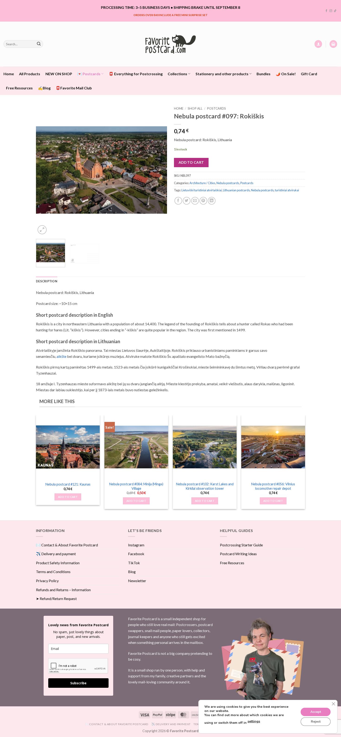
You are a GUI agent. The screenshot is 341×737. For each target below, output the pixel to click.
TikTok (134, 563)
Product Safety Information (58, 563)
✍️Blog (44, 88)
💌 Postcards (88, 74)
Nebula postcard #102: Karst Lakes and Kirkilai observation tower (205, 486)
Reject (316, 721)
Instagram (136, 545)
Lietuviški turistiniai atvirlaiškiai (201, 190)
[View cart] (333, 44)
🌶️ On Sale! (286, 74)
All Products (29, 74)
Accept (315, 712)
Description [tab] (46, 281)
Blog (132, 571)
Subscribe (78, 683)
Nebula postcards (227, 183)
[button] (318, 44)
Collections (177, 74)
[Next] (158, 170)
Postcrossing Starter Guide (241, 545)
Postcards (216, 108)
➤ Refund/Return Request (56, 598)
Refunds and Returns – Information (63, 589)
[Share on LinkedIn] (212, 201)
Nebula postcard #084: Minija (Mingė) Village (136, 486)
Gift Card (309, 74)
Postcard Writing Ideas (238, 553)
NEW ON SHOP (58, 74)
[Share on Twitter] (186, 201)
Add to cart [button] (68, 496)
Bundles (263, 74)
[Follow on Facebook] (326, 11)
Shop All (195, 108)
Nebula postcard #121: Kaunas (67, 484)
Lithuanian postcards (236, 190)
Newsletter (137, 580)
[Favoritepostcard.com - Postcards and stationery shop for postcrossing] (170, 44)
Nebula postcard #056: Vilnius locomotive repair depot (273, 486)
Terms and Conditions (53, 571)
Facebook (136, 553)
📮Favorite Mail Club (74, 88)
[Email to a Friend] (195, 201)
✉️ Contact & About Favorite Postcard (67, 545)
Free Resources (19, 88)
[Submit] (39, 44)
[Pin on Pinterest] (203, 201)
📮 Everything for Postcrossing (136, 74)
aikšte (61, 356)
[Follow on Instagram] (330, 11)
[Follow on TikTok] (335, 11)
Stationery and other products (222, 74)
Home (8, 74)
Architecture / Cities (202, 183)
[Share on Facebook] (178, 201)
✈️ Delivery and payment (56, 553)
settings (254, 721)
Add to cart (191, 162)
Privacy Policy (47, 580)
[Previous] (44, 170)
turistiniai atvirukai (287, 190)
